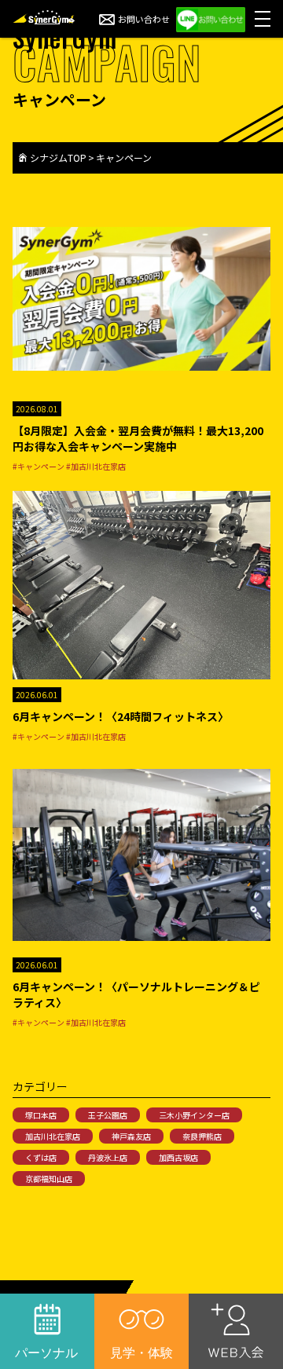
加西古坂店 (178, 1157)
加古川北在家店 (52, 1136)
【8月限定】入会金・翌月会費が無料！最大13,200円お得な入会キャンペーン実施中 (138, 438)
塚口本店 (41, 1115)
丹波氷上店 (107, 1157)
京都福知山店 (48, 1178)
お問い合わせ (144, 19)
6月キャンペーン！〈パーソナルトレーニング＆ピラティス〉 (136, 994)
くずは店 (41, 1157)
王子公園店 (107, 1115)
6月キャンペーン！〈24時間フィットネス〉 (121, 716)
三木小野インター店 (194, 1115)
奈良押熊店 (202, 1136)
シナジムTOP (58, 157)
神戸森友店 (131, 1136)
